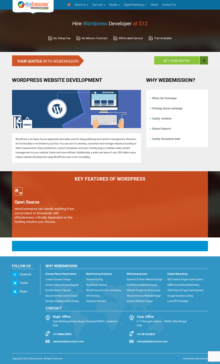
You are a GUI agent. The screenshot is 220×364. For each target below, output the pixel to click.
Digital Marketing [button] (134, 4)
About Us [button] (80, 4)
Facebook (25, 274)
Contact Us (169, 4)
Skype (23, 291)
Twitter (24, 283)
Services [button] (97, 4)
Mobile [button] (113, 4)
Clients (154, 4)
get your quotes (177, 61)
